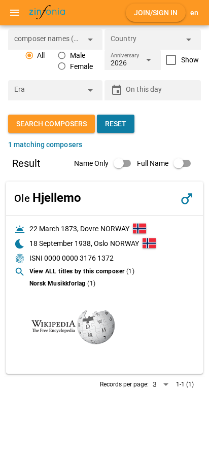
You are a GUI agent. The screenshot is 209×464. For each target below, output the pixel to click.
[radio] (35, 55)
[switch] (105, 163)
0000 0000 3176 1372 (79, 258)
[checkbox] (180, 60)
